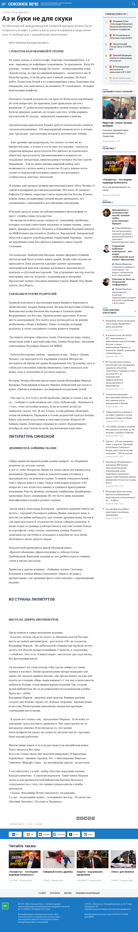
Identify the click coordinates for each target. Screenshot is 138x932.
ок (32, 834)
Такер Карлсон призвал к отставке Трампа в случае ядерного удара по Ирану (119, 414)
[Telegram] (85, 818)
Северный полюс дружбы (58, 871)
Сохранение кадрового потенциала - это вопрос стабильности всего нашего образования (123, 252)
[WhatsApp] (93, 818)
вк (17, 834)
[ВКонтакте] (78, 818)
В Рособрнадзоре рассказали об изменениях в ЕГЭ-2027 (120, 69)
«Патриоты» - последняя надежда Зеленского (117, 181)
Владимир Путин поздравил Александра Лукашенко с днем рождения (120, 323)
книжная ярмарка (17, 824)
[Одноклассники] (81, 818)
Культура (6, 12)
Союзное (115, 880)
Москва (38, 824)
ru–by (75, 834)
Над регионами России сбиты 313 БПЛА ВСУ (121, 46)
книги (29, 824)
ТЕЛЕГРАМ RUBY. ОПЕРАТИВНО (111, 311)
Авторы (68, 893)
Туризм (46, 880)
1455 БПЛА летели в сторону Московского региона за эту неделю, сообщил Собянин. (120, 429)
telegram (61, 834)
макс (90, 834)
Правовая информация (88, 893)
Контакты (55, 893)
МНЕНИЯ (107, 202)
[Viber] (89, 818)
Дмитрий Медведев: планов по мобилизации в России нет (121, 58)
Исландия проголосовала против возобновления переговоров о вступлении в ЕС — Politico (120, 496)
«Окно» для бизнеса (122, 871)
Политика (108, 148)
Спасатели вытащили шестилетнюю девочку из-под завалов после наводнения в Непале (119, 399)
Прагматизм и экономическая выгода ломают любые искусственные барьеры (121, 216)
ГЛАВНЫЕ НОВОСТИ (115, 14)
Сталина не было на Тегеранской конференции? (123, 282)
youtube (46, 834)
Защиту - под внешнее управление (90, 873)
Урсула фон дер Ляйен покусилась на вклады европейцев (117, 511)
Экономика (82, 880)
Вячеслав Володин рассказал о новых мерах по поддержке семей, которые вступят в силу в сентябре (121, 83)
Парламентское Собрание (118, 91)
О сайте (42, 893)
